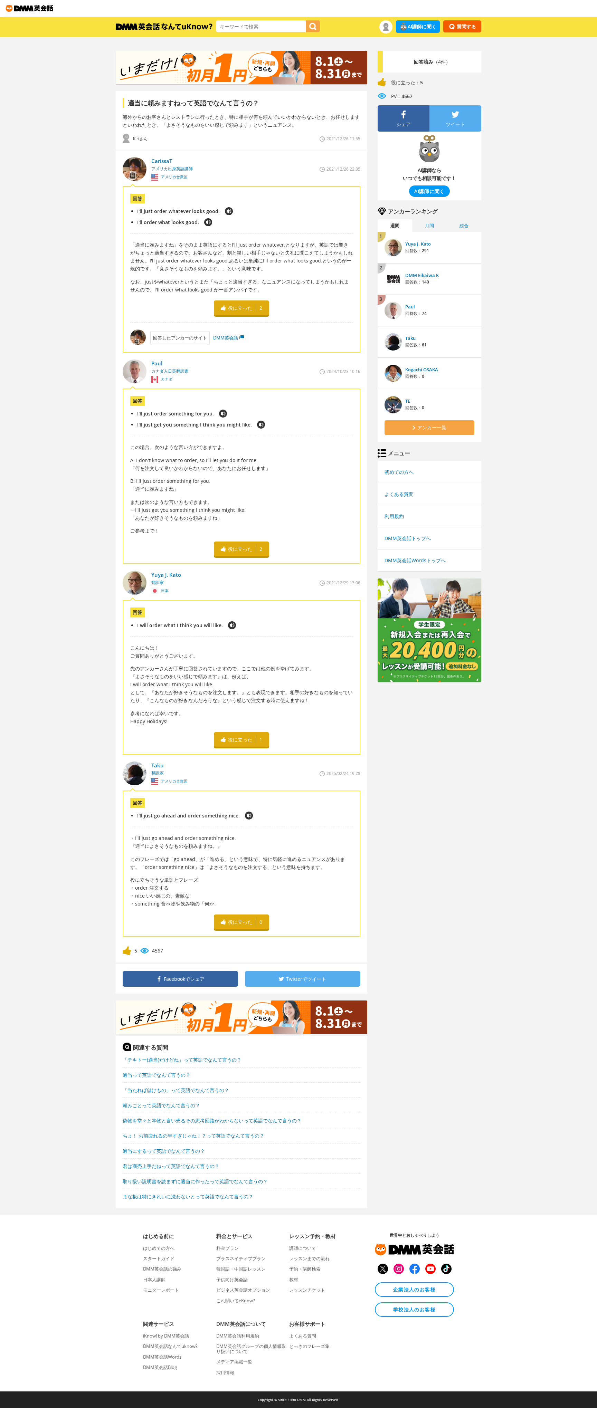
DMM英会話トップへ (408, 538)
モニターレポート (161, 1290)
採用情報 (225, 1372)
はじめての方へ (158, 1248)
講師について (302, 1248)
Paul (410, 307)
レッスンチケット (307, 1290)
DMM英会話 (225, 338)
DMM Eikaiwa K (422, 275)
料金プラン (227, 1248)
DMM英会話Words (162, 1357)
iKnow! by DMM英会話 (166, 1336)
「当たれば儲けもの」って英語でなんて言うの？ (176, 1090)
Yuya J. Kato (418, 244)
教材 (293, 1279)
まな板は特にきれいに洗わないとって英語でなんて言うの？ (188, 1196)
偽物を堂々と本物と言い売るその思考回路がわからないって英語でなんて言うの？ (212, 1120)
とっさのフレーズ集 (309, 1346)
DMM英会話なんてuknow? (170, 1346)
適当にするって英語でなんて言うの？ (164, 1151)
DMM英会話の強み (162, 1269)
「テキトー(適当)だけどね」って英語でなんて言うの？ (182, 1059)
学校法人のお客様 (414, 1309)
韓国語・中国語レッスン (241, 1269)
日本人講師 (154, 1279)
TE (407, 401)
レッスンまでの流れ (309, 1258)
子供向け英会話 (232, 1279)
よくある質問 (399, 494)
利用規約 (394, 516)
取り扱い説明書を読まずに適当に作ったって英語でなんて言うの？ (195, 1181)
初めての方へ (399, 472)
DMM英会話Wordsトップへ (415, 560)
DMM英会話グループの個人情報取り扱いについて (251, 1348)
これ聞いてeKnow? (235, 1300)
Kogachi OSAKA (421, 369)
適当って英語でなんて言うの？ (156, 1075)
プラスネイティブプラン (241, 1258)
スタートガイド (158, 1258)
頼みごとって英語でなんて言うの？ (161, 1105)
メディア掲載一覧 (234, 1362)
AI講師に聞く (422, 26)
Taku (410, 338)
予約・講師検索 (305, 1269)
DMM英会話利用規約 (237, 1336)
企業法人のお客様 (414, 1289)
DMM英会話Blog (160, 1367)
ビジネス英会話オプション (243, 1290)
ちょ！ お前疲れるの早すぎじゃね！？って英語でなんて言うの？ (193, 1135)
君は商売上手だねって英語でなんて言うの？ (171, 1166)
